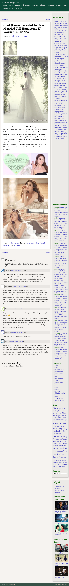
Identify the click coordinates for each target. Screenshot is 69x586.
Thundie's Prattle (59, 490)
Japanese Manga (58, 382)
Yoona (54, 464)
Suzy (64, 460)
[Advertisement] (61, 172)
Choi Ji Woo (30, 243)
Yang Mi (60, 462)
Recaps (56, 395)
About (11, 5)
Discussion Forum (59, 369)
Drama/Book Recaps (22, 5)
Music (56, 387)
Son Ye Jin (58, 460)
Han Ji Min (55, 413)
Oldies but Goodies (59, 393)
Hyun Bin (61, 413)
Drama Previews (58, 373)
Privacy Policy (61, 5)
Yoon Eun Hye (60, 464)
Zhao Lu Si (62, 466)
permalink (16, 245)
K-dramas (56, 384)
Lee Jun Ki (57, 434)
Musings (56, 389)
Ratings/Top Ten (8, 8)
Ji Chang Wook (61, 417)
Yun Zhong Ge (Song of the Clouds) (61, 533)
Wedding (6, 245)
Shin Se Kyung (60, 451)
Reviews (19, 8)
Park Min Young (58, 445)
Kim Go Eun (56, 421)
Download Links (58, 371)
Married (42, 243)
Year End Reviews (59, 400)
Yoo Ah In (65, 462)
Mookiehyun (58, 488)
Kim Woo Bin (61, 426)
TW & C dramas (58, 398)
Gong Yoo (57, 411)
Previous (4, 19)
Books (56, 367)
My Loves (57, 391)
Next (48, 19)
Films (55, 376)
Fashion (56, 375)
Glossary (43, 5)
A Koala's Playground (10, 2)
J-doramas (57, 380)
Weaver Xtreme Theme (62, 584)
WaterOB (57, 492)
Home (5, 5)
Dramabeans (58, 485)
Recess (56, 396)
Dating (36, 243)
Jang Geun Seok (57, 415)
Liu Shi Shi (58, 439)
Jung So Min (63, 419)
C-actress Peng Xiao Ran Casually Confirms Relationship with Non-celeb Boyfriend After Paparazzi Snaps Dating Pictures (60, 313)
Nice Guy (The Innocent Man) (61, 564)
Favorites (35, 5)
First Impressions (59, 378)
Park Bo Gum (62, 443)
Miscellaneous (14, 243)
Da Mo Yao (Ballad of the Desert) (61, 512)
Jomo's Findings (59, 486)
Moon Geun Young (58, 441)
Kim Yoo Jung (57, 429)
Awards (56, 365)
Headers (51, 5)
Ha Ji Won (64, 411)
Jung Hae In (58, 419)
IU (65, 413)
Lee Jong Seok (61, 431)
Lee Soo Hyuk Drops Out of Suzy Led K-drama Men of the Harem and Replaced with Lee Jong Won (60, 82)
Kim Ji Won (61, 421)
